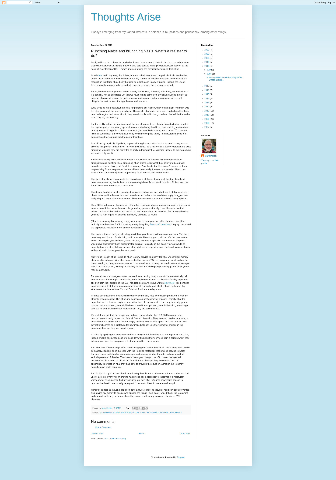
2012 (207, 106)
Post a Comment (103, 427)
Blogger (180, 457)
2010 (207, 115)
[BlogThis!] (136, 408)
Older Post (185, 433)
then (99, 75)
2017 (207, 86)
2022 (207, 54)
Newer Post (97, 433)
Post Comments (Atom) (115, 438)
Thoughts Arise (126, 17)
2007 (207, 127)
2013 (207, 102)
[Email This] (133, 408)
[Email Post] (127, 408)
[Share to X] (140, 408)
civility (117, 412)
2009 (207, 119)
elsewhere (169, 283)
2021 (207, 58)
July (209, 70)
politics (138, 412)
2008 (207, 123)
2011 (207, 111)
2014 (207, 98)
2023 (207, 50)
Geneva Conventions (160, 224)
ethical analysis (127, 412)
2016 (207, 90)
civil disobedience (106, 412)
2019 (207, 62)
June (209, 74)
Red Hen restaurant (150, 412)
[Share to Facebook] (143, 408)
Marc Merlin (210, 156)
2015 (207, 94)
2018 (207, 66)
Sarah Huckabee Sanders (171, 412)
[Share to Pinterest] (146, 408)
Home (141, 433)
